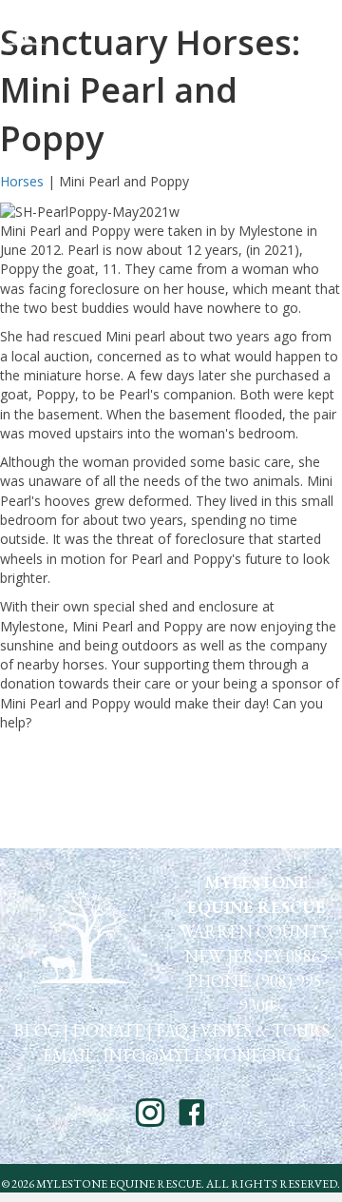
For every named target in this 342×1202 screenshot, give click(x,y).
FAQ (172, 1030)
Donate (107, 1030)
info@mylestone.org (199, 1055)
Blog (36, 1030)
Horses (22, 181)
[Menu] (314, 25)
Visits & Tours (265, 1030)
